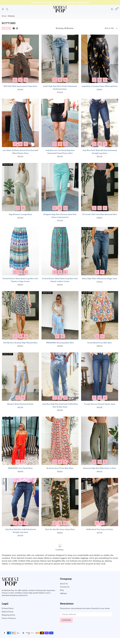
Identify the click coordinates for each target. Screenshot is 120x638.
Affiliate (63, 593)
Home (4, 16)
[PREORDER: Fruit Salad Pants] (20, 441)
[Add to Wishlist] (15, 80)
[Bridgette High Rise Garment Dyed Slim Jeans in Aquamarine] (60, 187)
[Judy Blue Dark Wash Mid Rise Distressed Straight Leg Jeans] (99, 123)
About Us (64, 584)
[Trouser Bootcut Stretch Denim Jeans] (99, 376)
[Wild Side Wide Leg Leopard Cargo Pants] (20, 59)
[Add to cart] (20, 144)
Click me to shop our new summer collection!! (60, 2)
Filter (6, 28)
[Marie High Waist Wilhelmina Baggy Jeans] (99, 251)
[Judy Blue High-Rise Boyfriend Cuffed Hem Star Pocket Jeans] (60, 376)
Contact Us (64, 587)
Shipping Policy (8, 615)
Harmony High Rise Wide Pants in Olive (99, 468)
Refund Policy (7, 612)
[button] (116, 9)
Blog (62, 590)
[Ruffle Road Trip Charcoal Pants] (99, 502)
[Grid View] (13, 28)
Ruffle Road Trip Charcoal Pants (99, 529)
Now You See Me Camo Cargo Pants (60, 529)
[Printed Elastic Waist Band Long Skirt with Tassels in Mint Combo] (60, 251)
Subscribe (66, 620)
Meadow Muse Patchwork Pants (20, 404)
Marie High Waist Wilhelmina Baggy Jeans (99, 278)
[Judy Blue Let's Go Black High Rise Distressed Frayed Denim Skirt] (60, 123)
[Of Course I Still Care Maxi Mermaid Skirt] (99, 187)
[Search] (7, 9)
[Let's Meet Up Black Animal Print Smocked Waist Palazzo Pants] (20, 123)
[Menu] (3, 9)
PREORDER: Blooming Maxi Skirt (60, 343)
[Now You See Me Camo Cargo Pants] (60, 502)
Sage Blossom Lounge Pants (20, 214)
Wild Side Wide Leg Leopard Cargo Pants (20, 86)
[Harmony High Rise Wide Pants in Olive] (99, 441)
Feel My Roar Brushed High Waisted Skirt (20, 343)
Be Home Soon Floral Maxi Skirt (60, 468)
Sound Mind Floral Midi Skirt (99, 343)
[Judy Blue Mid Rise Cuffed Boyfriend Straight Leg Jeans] (20, 502)
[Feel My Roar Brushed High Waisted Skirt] (20, 315)
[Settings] (112, 9)
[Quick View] (25, 80)
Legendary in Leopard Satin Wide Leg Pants (99, 86)
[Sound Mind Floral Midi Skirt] (99, 315)
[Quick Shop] (20, 80)
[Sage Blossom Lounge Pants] (20, 187)
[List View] (17, 28)
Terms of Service (9, 618)
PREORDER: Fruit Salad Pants (20, 468)
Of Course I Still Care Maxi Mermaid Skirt (99, 214)
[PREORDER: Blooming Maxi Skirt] (60, 315)
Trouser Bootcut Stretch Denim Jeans (99, 404)
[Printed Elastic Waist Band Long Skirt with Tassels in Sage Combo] (20, 251)
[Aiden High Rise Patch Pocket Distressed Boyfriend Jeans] (60, 59)
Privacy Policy (7, 608)
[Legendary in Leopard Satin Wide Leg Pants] (99, 59)
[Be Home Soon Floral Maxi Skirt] (60, 441)
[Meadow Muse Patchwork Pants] (20, 376)
